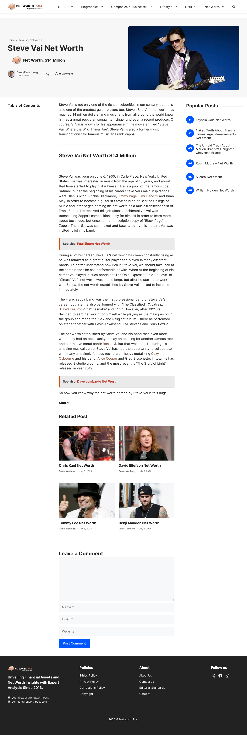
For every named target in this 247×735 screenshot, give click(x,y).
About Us (145, 675)
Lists (188, 7)
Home (11, 39)
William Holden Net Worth (215, 190)
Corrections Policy (92, 687)
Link (57, 74)
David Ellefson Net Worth (140, 465)
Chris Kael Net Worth (76, 465)
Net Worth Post (128, 719)
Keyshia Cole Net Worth (213, 120)
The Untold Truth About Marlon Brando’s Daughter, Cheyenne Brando (215, 149)
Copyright (86, 694)
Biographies (89, 7)
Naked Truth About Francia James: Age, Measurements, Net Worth (216, 134)
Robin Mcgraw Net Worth (214, 163)
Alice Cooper (107, 358)
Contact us (146, 681)
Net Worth (212, 7)
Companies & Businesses (129, 7)
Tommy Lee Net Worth (77, 523)
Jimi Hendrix (148, 196)
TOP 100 (62, 7)
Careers (144, 694)
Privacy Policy (89, 681)
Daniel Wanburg (27, 72)
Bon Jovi (109, 344)
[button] (233, 7)
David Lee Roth (72, 309)
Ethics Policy (88, 675)
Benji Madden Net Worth (139, 523)
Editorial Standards (152, 687)
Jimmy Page (127, 196)
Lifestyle (166, 7)
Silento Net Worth (209, 177)
